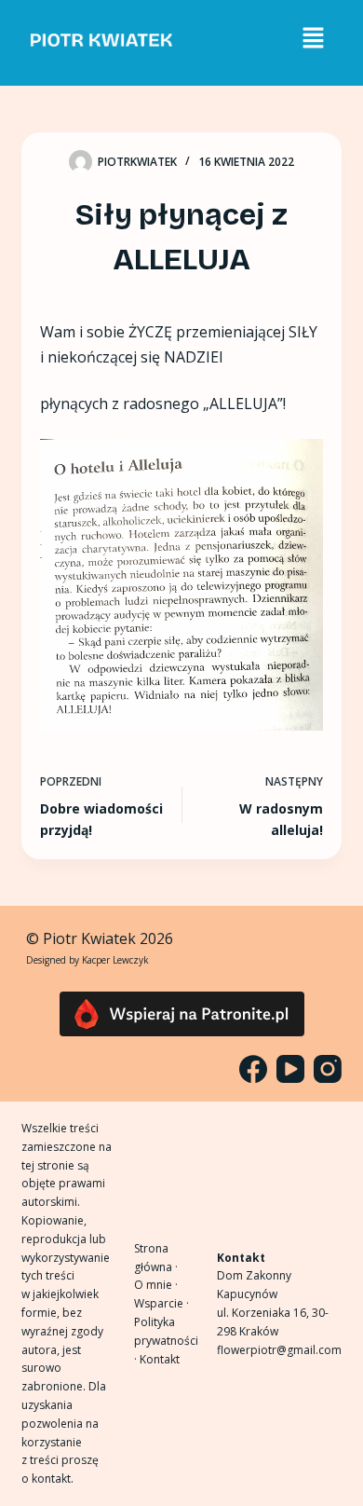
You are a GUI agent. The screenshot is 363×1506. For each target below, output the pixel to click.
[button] (312, 38)
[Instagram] (328, 1069)
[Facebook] (253, 1069)
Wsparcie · (161, 1303)
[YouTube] (290, 1069)
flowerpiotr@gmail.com (279, 1350)
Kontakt (160, 1359)
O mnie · (156, 1285)
